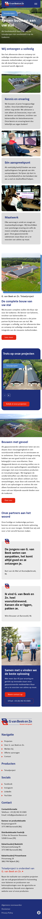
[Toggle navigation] (35, 4)
